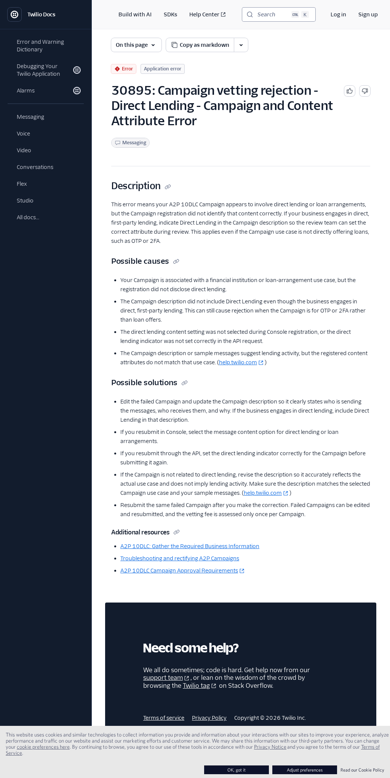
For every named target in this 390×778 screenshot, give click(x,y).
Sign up (368, 14)
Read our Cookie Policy (362, 769)
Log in (338, 14)
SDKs (170, 14)
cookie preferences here (43, 747)
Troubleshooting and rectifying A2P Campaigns (179, 558)
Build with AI (135, 14)
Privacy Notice (270, 747)
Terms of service (163, 717)
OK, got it (236, 769)
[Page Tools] (241, 45)
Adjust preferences (305, 769)
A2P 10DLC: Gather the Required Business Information (189, 546)
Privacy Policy (209, 717)
